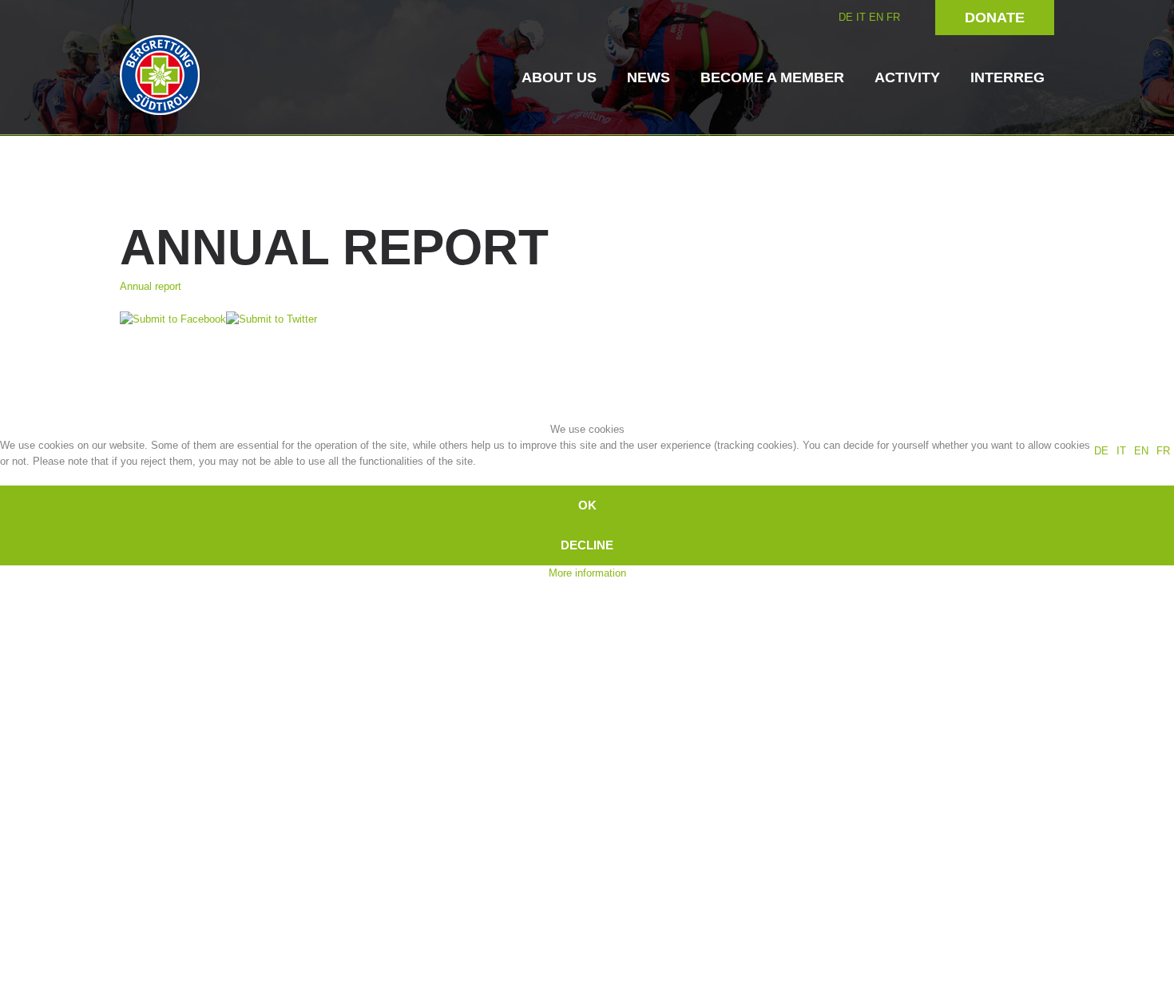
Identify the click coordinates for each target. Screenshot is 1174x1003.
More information (587, 573)
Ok (587, 505)
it (1121, 451)
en (1141, 451)
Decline (587, 545)
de (1101, 451)
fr (1163, 451)
